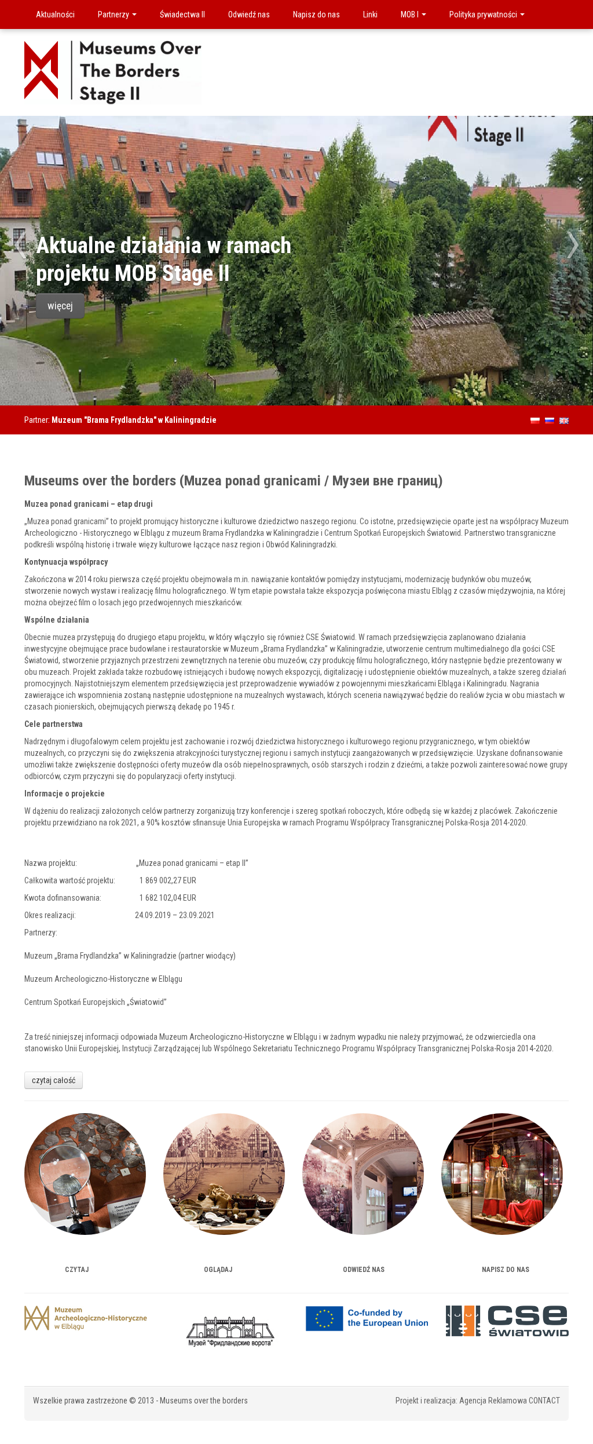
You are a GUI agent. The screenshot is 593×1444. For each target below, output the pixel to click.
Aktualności (55, 14)
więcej (60, 306)
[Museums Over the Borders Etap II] (113, 71)
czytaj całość (53, 1080)
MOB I (410, 14)
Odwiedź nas (249, 14)
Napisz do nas (316, 14)
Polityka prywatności (484, 14)
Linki (370, 14)
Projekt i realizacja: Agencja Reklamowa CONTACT (478, 1400)
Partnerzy (114, 14)
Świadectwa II (182, 14)
